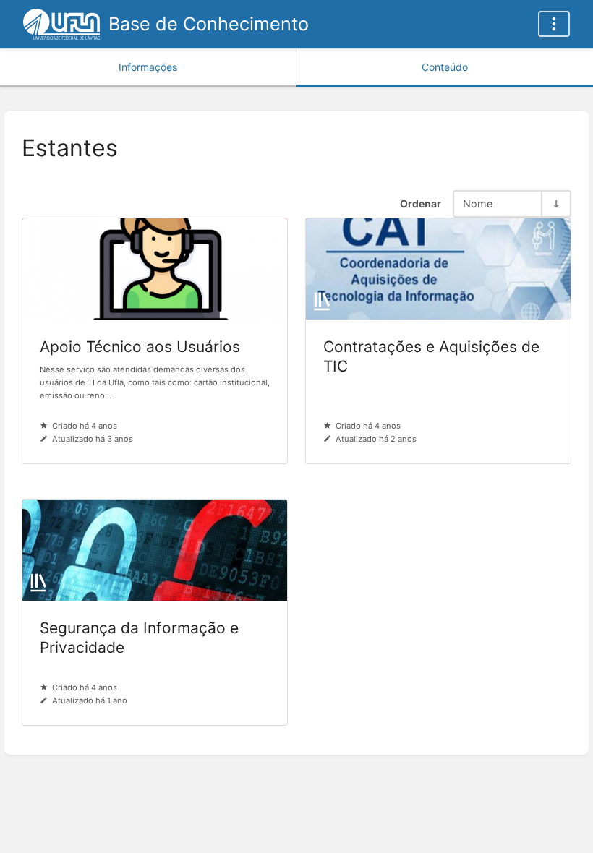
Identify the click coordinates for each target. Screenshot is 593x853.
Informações (148, 67)
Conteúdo (445, 67)
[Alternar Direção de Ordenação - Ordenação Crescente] (555, 203)
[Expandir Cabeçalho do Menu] (554, 24)
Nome (477, 203)
